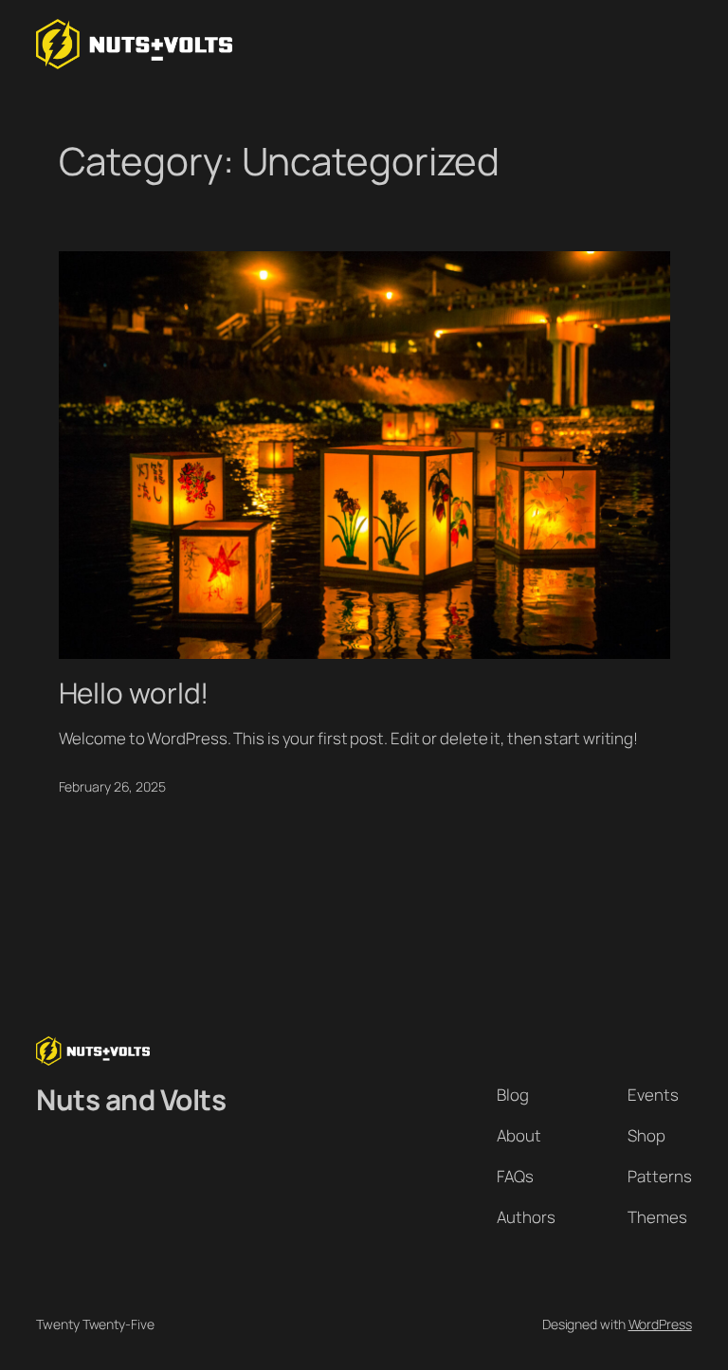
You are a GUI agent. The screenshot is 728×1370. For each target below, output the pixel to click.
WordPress (660, 1324)
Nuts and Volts (131, 1099)
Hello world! (134, 692)
